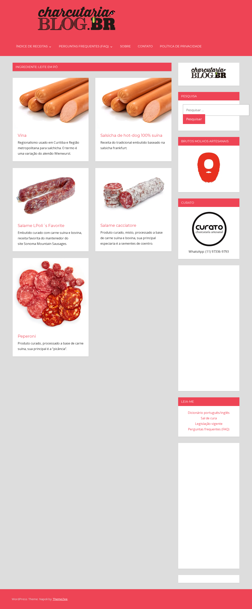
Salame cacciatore (118, 225)
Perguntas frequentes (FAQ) (84, 46)
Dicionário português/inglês (209, 413)
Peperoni (27, 336)
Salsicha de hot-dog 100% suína (131, 135)
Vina (22, 135)
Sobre (125, 46)
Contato (145, 46)
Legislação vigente (208, 424)
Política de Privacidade (181, 46)
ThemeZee (60, 599)
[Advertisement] (209, 327)
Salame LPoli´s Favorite (41, 225)
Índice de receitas (32, 46)
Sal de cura (209, 418)
